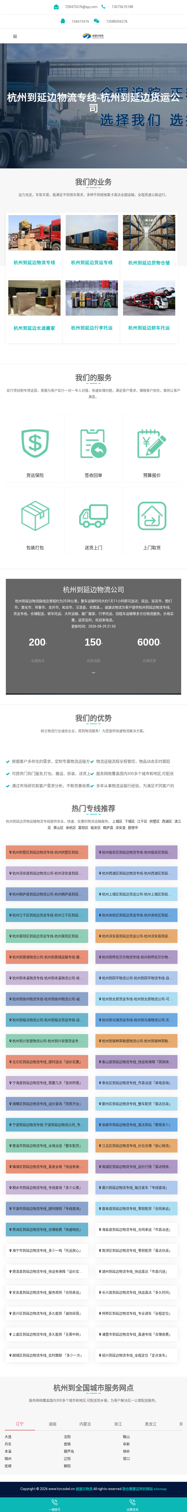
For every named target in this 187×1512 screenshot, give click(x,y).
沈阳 (67, 1437)
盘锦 (67, 1444)
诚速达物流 (84, 1489)
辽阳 (67, 1459)
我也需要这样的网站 (137, 1489)
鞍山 (126, 1437)
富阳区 (83, 828)
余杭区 (71, 828)
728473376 (79, 21)
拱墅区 (155, 821)
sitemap (160, 1489)
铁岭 (126, 1451)
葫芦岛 (69, 1451)
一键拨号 (54, 1510)
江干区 (142, 821)
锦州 (8, 1459)
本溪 (8, 1451)
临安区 (96, 828)
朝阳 (67, 1466)
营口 (126, 1459)
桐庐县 (108, 828)
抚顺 (8, 1466)
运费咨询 (132, 1510)
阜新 (126, 1444)
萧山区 (58, 828)
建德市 (133, 828)
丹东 (8, 1444)
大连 (8, 1437)
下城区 (130, 821)
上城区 (117, 821)
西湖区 (167, 821)
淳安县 (120, 828)
